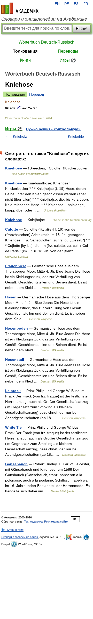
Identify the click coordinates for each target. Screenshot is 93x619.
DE (66, 4)
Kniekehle (76, 136)
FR (85, 4)
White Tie (13, 427)
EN (57, 4)
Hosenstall (14, 359)
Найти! (81, 29)
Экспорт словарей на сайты (19, 537)
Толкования (25, 51)
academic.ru (19, 8)
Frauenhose (15, 266)
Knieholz (20, 136)
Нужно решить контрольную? (53, 129)
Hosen (11, 297)
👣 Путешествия (12, 529)
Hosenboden (16, 328)
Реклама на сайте (56, 521)
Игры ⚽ (68, 60)
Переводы (68, 51)
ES (76, 4)
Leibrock (13, 391)
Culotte (11, 229)
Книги (25, 60)
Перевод (36, 94)
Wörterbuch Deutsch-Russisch (46, 42)
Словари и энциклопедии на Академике (44, 19)
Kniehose (13, 168)
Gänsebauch (16, 464)
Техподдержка (33, 521)
